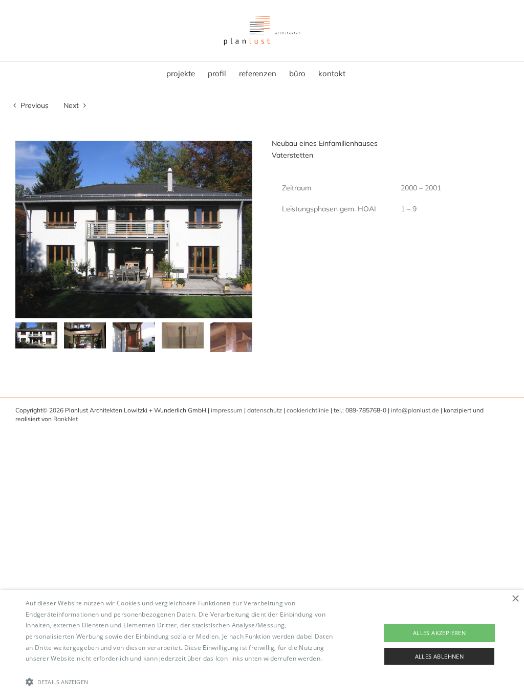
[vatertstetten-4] (183, 335)
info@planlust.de (415, 410)
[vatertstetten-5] (231, 337)
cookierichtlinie (308, 410)
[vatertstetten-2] (85, 335)
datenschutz (264, 410)
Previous (34, 105)
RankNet (65, 419)
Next (71, 105)
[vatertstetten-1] (36, 335)
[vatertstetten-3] (134, 337)
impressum (227, 410)
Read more (42, 669)
